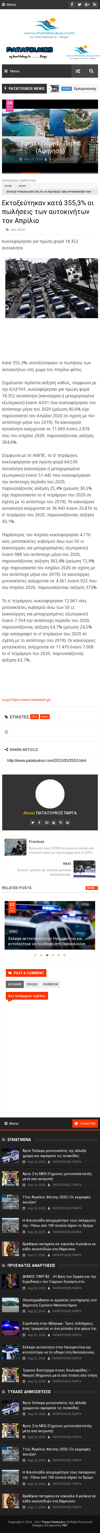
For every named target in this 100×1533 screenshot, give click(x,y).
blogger (14, 984)
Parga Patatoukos (54, 1522)
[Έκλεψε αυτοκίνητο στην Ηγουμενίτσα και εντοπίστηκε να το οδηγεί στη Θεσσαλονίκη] (10, 1352)
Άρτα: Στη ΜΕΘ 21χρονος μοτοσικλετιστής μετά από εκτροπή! (57, 1176)
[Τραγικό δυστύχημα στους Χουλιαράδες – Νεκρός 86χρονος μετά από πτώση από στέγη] (10, 1375)
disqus (32, 984)
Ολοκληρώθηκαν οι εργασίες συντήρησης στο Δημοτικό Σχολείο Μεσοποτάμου (60, 1302)
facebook (50, 984)
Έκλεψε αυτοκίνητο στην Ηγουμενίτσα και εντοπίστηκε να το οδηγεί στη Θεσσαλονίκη (58, 1349)
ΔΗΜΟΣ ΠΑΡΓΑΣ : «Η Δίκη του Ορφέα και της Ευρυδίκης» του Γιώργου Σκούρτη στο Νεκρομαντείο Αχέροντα (59, 1281)
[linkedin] (68, 823)
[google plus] (47, 823)
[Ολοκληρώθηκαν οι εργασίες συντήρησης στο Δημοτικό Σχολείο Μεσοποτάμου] (10, 1305)
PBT (65, 1525)
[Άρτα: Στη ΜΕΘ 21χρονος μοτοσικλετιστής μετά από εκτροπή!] (10, 1178)
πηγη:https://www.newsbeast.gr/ (26, 700)
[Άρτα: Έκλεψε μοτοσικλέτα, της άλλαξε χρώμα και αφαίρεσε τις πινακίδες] (10, 1155)
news (66, 88)
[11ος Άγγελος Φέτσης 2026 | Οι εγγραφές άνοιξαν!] (10, 1202)
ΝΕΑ (13, 229)
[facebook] (39, 823)
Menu (11, 4)
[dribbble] (61, 823)
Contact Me (88, 1123)
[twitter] (32, 823)
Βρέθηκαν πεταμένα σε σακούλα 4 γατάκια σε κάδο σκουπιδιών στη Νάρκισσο (59, 1246)
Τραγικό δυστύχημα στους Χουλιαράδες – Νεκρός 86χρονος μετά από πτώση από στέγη (60, 1373)
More (91, 888)
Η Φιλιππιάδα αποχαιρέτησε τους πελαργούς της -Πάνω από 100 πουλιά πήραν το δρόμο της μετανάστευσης (59, 1225)
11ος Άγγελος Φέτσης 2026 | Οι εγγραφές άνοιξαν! (57, 1199)
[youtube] (54, 823)
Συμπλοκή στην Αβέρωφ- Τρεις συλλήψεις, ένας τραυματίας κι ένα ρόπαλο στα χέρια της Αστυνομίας (49, 944)
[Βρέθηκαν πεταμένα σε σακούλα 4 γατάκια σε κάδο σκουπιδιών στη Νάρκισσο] (10, 1249)
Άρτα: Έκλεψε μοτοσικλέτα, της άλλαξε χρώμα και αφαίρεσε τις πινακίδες (54, 1153)
